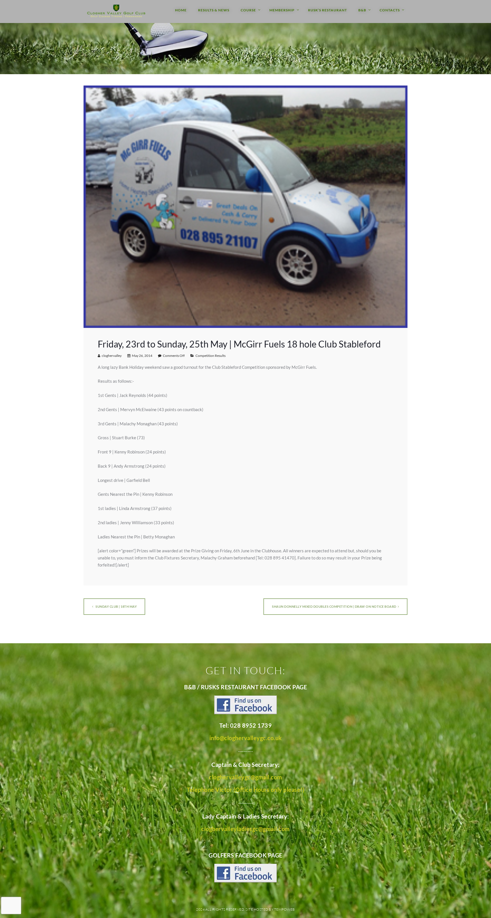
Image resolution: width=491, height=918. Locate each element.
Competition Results (210, 355)
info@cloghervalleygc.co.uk (245, 737)
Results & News (213, 10)
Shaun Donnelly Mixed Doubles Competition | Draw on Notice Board (334, 606)
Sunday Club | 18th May (116, 606)
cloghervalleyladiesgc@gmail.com (245, 828)
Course (248, 10)
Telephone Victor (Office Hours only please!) (245, 789)
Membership (282, 10)
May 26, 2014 (142, 355)
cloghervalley (112, 355)
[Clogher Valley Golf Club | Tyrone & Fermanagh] (116, 11)
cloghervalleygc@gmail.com (245, 777)
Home (181, 10)
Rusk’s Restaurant (327, 10)
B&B (362, 10)
